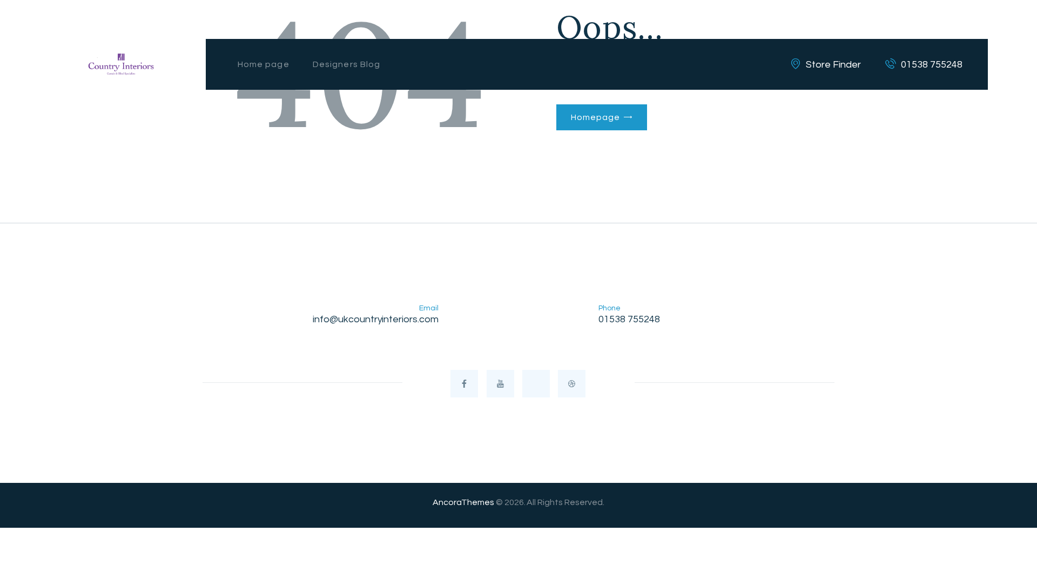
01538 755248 (629, 319)
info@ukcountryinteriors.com (376, 319)
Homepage (595, 117)
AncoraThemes (463, 502)
